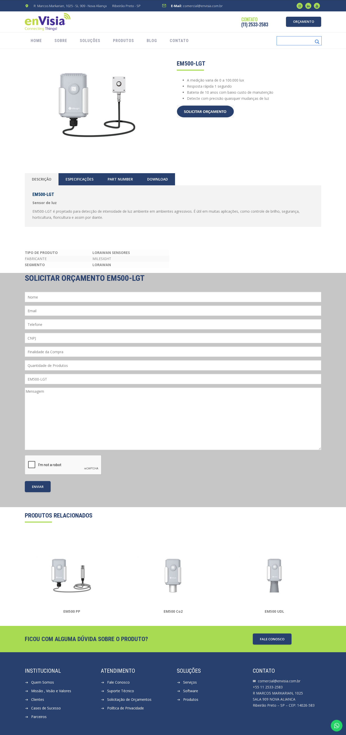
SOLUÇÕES (90, 40)
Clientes (37, 699)
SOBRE (60, 40)
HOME (36, 40)
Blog (152, 40)
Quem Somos (42, 682)
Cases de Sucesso (46, 708)
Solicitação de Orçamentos (129, 699)
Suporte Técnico (120, 690)
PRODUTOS (123, 40)
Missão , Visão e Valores (51, 690)
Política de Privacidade (125, 708)
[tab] (42, 179)
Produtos (190, 699)
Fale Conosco (118, 682)
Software (190, 690)
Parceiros (39, 716)
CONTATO (179, 40)
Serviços (190, 682)
